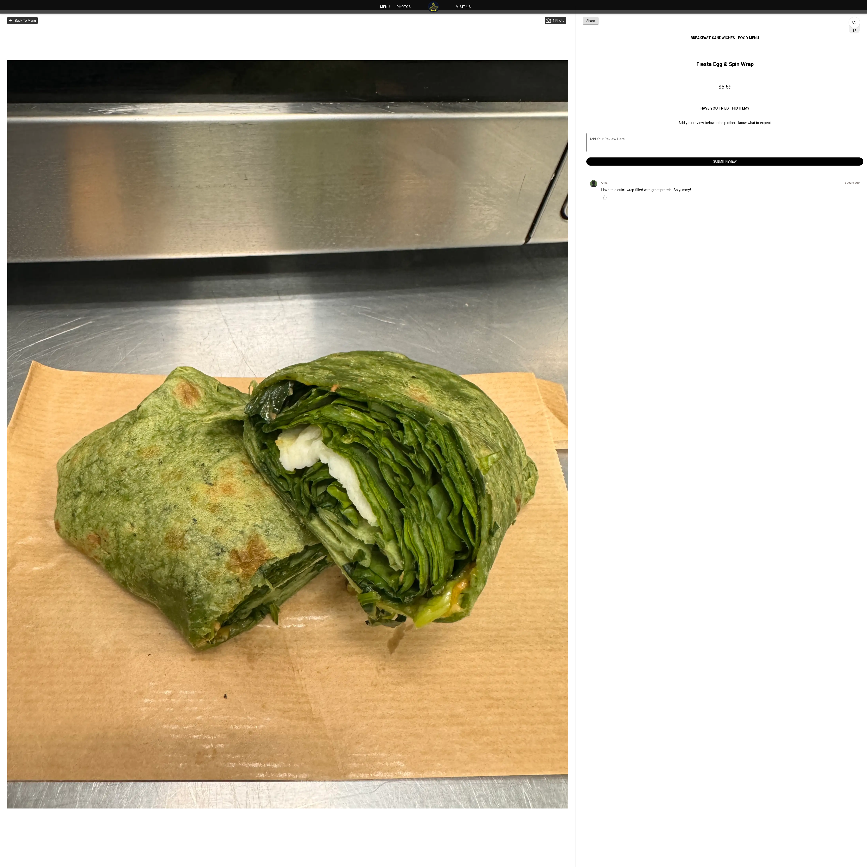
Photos (404, 7)
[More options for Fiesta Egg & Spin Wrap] (854, 22)
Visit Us (463, 7)
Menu (385, 7)
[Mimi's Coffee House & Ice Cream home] (433, 6)
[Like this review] (606, 197)
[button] (22, 20)
